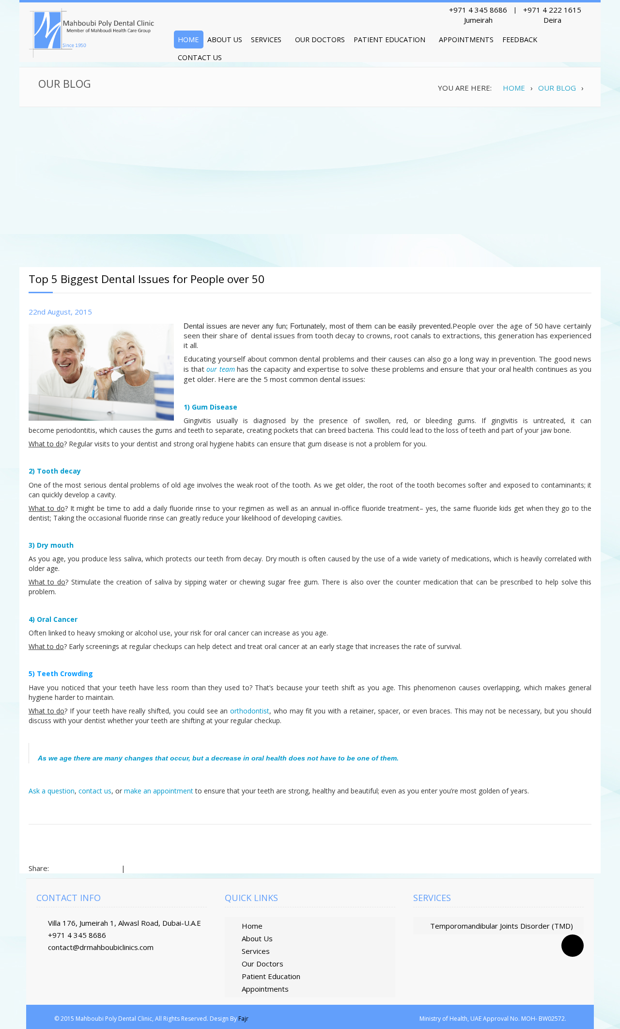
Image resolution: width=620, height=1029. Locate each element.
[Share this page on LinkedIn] (77, 866)
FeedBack (519, 39)
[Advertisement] (310, 185)
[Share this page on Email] (152, 866)
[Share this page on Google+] (112, 866)
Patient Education (389, 39)
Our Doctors (320, 39)
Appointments (466, 39)
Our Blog (557, 88)
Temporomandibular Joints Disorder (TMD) (501, 926)
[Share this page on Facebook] (59, 866)
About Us (224, 39)
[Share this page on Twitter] (95, 866)
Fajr (243, 1018)
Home (188, 39)
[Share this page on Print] (134, 866)
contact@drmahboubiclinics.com (101, 947)
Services (266, 39)
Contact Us (200, 57)
